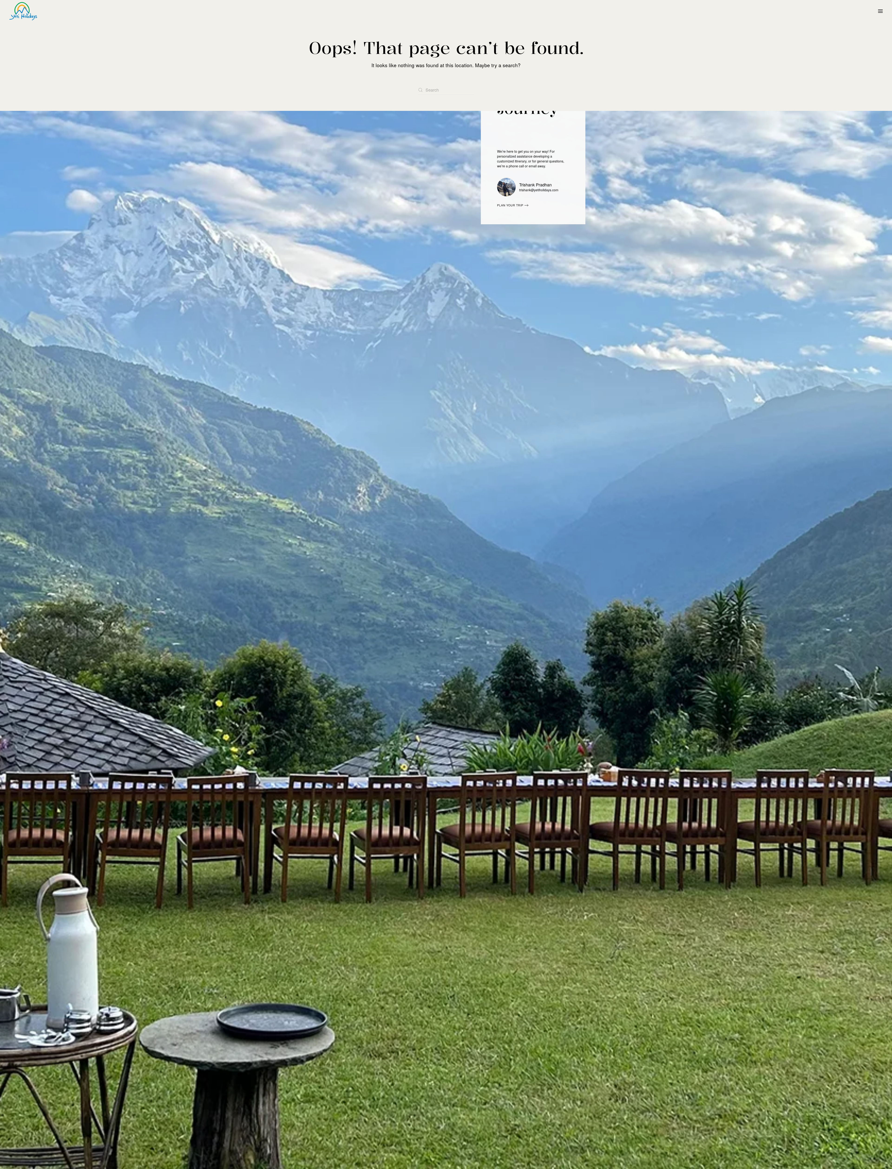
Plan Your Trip (510, 205)
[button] (880, 11)
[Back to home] (23, 11)
